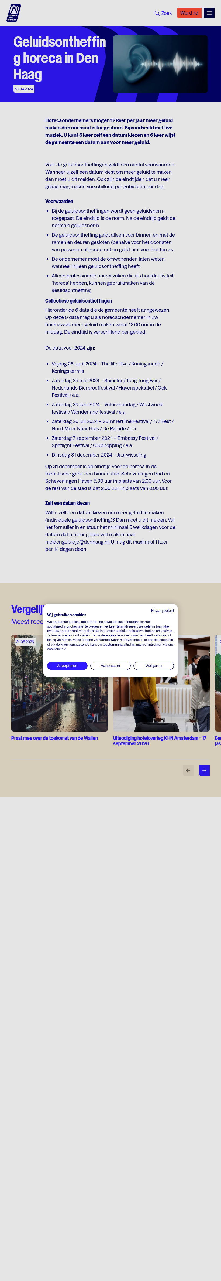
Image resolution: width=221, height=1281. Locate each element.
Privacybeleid (162, 610)
